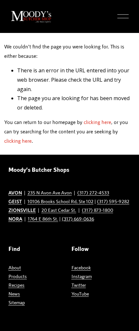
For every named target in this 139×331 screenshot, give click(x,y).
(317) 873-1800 (97, 210)
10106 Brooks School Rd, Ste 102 (60, 201)
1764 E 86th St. (43, 219)
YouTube (80, 293)
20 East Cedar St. (58, 210)
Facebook (81, 267)
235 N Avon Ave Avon (49, 192)
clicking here (97, 122)
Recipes (16, 285)
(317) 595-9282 (113, 201)
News (14, 293)
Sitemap (16, 302)
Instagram (81, 276)
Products (17, 276)
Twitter (78, 285)
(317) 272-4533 (93, 192)
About (14, 267)
